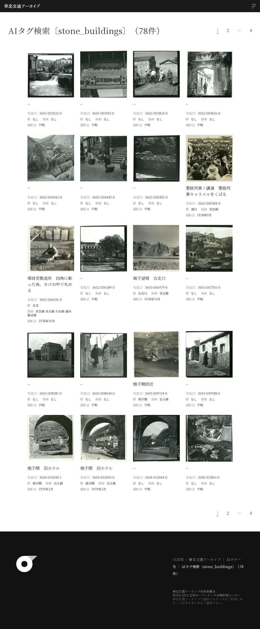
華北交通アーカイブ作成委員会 (194, 591)
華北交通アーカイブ (205, 559)
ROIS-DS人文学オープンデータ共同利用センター (207, 595)
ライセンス (192, 603)
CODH (178, 559)
